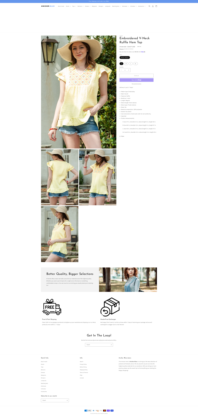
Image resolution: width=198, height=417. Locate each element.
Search (81, 361)
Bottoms (43, 369)
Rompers (43, 378)
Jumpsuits (43, 380)
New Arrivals (44, 361)
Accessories (44, 391)
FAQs (81, 375)
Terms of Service (84, 372)
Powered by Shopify (104, 413)
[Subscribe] (111, 345)
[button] (68, 6)
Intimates (43, 388)
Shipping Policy (84, 369)
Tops (42, 367)
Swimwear (43, 386)
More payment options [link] (136, 83)
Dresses (43, 372)
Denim (42, 364)
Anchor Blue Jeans (96, 413)
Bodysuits (43, 375)
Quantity (121, 67)
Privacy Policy (83, 364)
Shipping (121, 48)
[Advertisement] (99, 21)
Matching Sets (44, 383)
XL (135, 63)
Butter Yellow (124, 57)
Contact (82, 378)
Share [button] (122, 136)
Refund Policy (83, 367)
